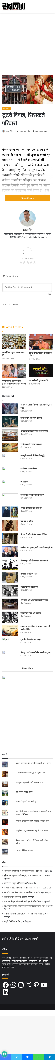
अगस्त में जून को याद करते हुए (31, 508)
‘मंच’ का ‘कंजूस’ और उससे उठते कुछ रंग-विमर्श (21, 901)
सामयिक (37, 958)
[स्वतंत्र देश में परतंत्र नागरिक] (10, 447)
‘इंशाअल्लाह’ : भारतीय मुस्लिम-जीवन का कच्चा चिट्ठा (23, 914)
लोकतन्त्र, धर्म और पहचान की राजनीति (34, 560)
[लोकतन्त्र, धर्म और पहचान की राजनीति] (10, 564)
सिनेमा (18, 961)
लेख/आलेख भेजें (31, 938)
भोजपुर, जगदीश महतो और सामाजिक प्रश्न (35, 652)
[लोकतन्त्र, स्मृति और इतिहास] (10, 617)
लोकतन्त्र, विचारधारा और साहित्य (32, 495)
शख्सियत (23, 958)
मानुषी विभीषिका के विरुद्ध (13, 921)
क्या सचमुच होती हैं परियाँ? (24, 792)
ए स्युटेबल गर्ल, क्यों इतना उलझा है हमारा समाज (32, 830)
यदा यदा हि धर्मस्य (27, 521)
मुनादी (9, 958)
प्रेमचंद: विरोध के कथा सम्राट (31, 639)
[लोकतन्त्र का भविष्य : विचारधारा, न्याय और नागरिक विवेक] (10, 630)
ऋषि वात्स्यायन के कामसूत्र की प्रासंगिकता (30, 772)
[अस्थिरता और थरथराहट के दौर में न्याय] (10, 604)
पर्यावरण (16, 964)
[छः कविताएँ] (10, 485)
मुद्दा (51, 958)
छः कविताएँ (24, 481)
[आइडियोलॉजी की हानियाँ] (10, 590)
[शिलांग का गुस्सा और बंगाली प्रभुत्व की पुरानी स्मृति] (10, 408)
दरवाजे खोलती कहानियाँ (12, 897)
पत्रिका (16, 958)
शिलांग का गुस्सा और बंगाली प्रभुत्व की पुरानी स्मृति (33, 763)
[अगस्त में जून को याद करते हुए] (10, 512)
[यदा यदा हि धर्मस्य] (10, 525)
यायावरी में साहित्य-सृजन (30, 573)
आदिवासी (23, 964)
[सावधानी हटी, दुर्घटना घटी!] (41, 370)
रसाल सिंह (9, 131)
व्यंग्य (13, 961)
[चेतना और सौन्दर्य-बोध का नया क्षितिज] (10, 538)
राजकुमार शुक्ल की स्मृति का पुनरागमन (34, 431)
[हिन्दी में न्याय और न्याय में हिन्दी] (10, 421)
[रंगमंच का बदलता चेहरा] (10, 472)
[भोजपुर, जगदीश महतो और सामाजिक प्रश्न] (10, 656)
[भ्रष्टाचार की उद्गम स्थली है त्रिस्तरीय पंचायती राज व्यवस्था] (14, 371)
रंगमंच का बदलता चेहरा (29, 468)
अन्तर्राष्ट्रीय (33, 961)
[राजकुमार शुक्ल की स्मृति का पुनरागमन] (10, 435)
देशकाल (46, 961)
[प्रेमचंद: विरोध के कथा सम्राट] (10, 643)
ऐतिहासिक (6, 967)
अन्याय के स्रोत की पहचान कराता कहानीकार (20, 888)
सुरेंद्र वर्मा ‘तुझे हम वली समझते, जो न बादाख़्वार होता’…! (24, 875)
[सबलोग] (14, 6)
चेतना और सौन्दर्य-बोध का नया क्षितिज (34, 534)
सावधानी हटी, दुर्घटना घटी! (38, 380)
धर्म (29, 964)
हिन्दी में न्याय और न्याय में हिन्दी (31, 418)
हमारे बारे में (7, 938)
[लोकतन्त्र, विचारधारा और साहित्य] (10, 498)
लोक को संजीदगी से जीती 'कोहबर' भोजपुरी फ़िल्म (32, 821)
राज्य (12, 967)
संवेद (4, 862)
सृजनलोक (45, 958)
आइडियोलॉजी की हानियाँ (29, 587)
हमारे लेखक (18, 938)
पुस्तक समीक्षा (7, 964)
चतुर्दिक (48, 964)
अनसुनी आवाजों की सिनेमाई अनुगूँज (33, 455)
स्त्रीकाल (6, 961)
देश (40, 961)
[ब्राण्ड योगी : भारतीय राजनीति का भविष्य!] (41, 342)
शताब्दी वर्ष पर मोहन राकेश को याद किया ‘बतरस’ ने (22, 892)
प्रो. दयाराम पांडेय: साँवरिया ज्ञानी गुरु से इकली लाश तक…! (25, 906)
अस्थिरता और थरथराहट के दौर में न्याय (34, 600)
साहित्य (25, 961)
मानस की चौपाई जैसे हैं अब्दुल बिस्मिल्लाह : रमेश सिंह (24, 871)
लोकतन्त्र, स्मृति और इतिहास (31, 613)
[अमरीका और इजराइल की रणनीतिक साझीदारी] (10, 551)
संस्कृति (35, 964)
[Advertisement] (27, 45)
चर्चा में (30, 958)
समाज (41, 964)
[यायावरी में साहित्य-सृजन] (10, 577)
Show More (27, 198)
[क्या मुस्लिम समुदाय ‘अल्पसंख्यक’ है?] (14, 341)
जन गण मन (6, 108)
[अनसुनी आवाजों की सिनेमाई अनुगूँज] (10, 459)
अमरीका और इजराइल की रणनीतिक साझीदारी (37, 547)
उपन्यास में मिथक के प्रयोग (25, 850)
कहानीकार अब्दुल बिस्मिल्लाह (14, 883)
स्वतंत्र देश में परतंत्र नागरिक (31, 444)
